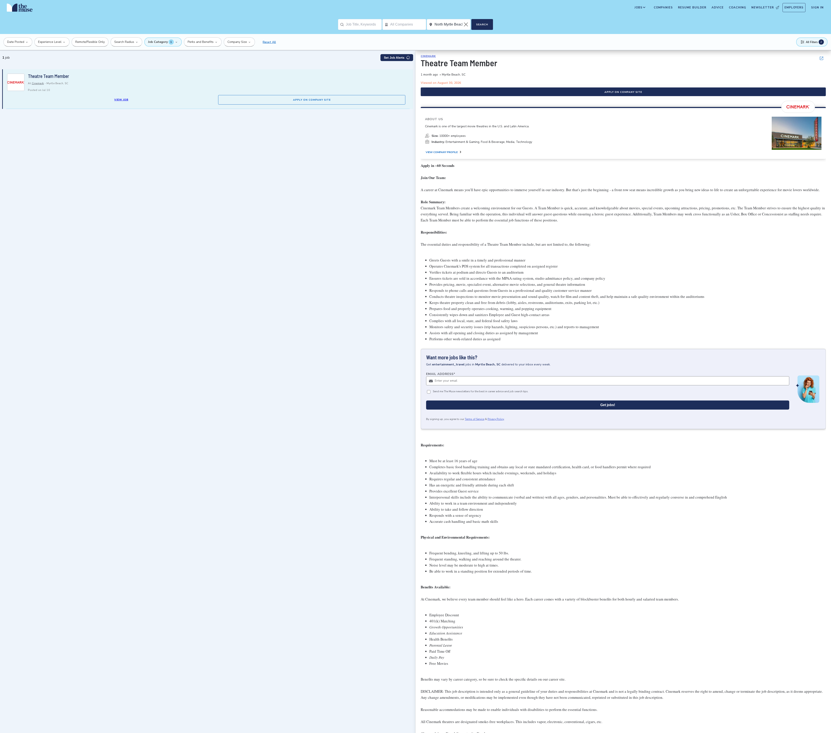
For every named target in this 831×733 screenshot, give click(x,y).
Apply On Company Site (312, 100)
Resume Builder (692, 8)
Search (482, 24)
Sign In (817, 8)
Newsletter (762, 8)
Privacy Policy (496, 419)
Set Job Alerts (394, 57)
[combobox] (364, 24)
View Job (121, 99)
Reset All (269, 42)
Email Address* (440, 374)
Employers (794, 8)
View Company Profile (442, 152)
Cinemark (38, 83)
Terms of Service (474, 419)
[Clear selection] (466, 24)
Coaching (737, 8)
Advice (718, 8)
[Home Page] (19, 8)
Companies (663, 8)
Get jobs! (607, 405)
